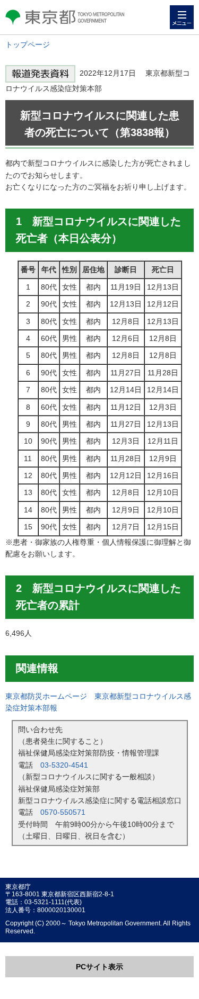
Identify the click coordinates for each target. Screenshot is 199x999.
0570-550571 (62, 812)
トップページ (27, 44)
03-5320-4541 (64, 765)
